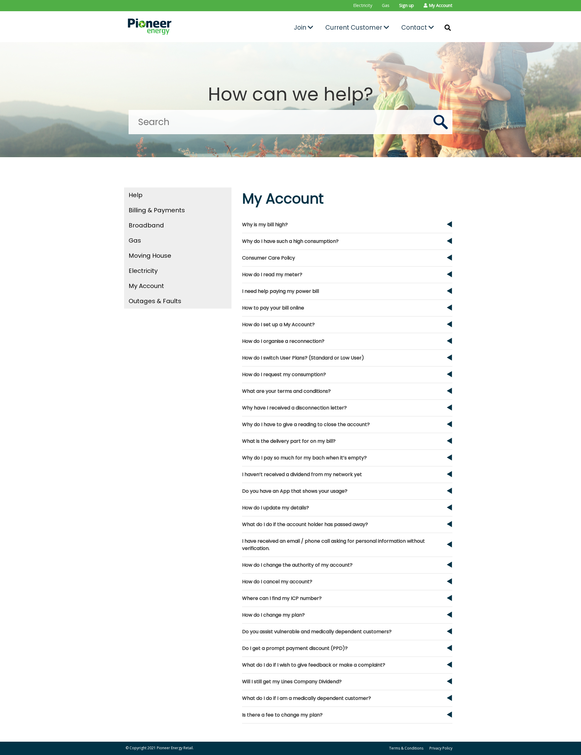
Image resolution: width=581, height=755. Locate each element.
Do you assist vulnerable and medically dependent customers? (317, 631)
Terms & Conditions (406, 748)
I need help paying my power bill (280, 291)
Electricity (362, 5)
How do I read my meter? (272, 274)
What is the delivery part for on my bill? (289, 441)
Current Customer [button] (354, 27)
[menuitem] (362, 5)
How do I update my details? (275, 507)
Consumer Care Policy (268, 257)
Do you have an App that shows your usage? (294, 491)
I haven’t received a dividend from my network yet (302, 474)
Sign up (406, 5)
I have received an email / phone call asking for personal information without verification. (333, 545)
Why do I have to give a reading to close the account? (306, 424)
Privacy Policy (440, 748)
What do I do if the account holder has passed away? (305, 524)
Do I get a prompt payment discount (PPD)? (295, 648)
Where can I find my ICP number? (282, 598)
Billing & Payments (157, 210)
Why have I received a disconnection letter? (294, 407)
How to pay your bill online (273, 307)
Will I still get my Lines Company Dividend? (292, 681)
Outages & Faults (155, 301)
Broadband (146, 225)
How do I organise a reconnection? (283, 341)
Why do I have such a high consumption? (290, 241)
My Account (146, 286)
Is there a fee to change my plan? (282, 714)
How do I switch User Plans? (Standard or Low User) (303, 357)
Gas (385, 5)
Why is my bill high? (265, 224)
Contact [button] (414, 27)
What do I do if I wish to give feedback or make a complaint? (313, 664)
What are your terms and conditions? (286, 391)
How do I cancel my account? (277, 581)
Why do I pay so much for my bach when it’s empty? (304, 457)
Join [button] (301, 27)
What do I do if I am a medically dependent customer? (306, 698)
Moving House (150, 255)
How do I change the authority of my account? (297, 564)
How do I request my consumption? (284, 374)
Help (136, 195)
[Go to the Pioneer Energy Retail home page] (177, 26)
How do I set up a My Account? (278, 324)
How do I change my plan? (273, 614)
